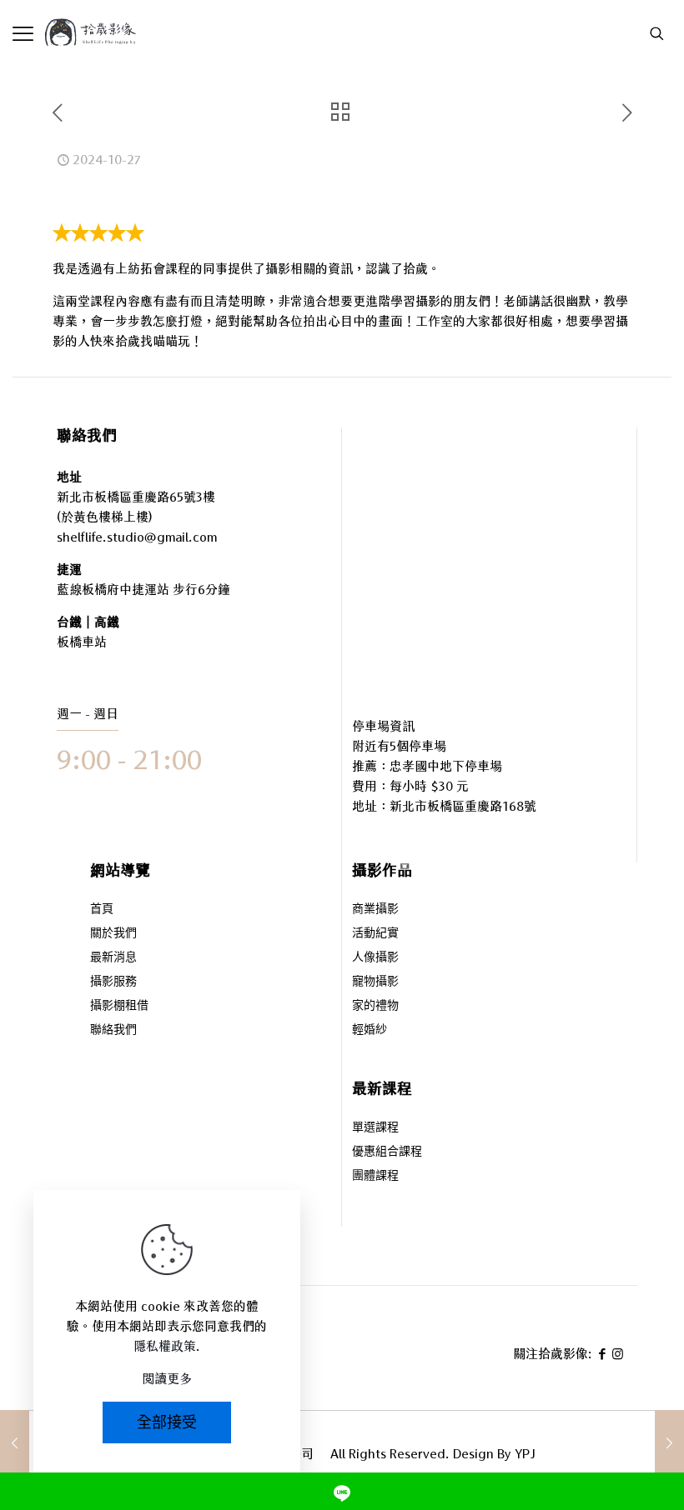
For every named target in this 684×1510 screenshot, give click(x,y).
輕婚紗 (369, 1030)
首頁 (101, 909)
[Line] (342, 1491)
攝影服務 (113, 982)
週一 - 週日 (87, 714)
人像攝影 (375, 958)
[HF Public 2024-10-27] (14, 1443)
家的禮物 (375, 1006)
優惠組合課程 (387, 1152)
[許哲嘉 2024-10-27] (669, 1443)
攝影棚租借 (119, 1006)
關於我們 (113, 934)
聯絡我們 (113, 1030)
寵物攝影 (375, 982)
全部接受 (167, 1422)
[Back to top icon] (603, 1450)
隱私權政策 (164, 1346)
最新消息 (113, 958)
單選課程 (375, 1128)
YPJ (525, 1454)
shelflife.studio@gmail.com (137, 537)
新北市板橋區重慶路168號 (463, 806)
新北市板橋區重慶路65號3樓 (136, 497)
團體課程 (375, 1176)
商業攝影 (375, 909)
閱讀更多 (167, 1378)
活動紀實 (375, 934)
